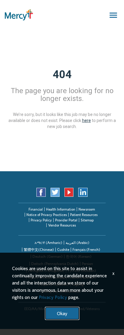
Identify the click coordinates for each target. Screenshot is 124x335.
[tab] (48, 242)
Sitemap (87, 220)
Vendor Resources (62, 225)
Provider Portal (66, 220)
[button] (48, 242)
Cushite (63, 249)
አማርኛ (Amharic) (48, 243)
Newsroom (87, 209)
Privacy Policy (41, 220)
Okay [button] (62, 313)
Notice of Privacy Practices (46, 215)
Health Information (60, 209)
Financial (36, 209)
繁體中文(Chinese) (39, 249)
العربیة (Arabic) (77, 243)
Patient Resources (84, 215)
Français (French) (86, 249)
